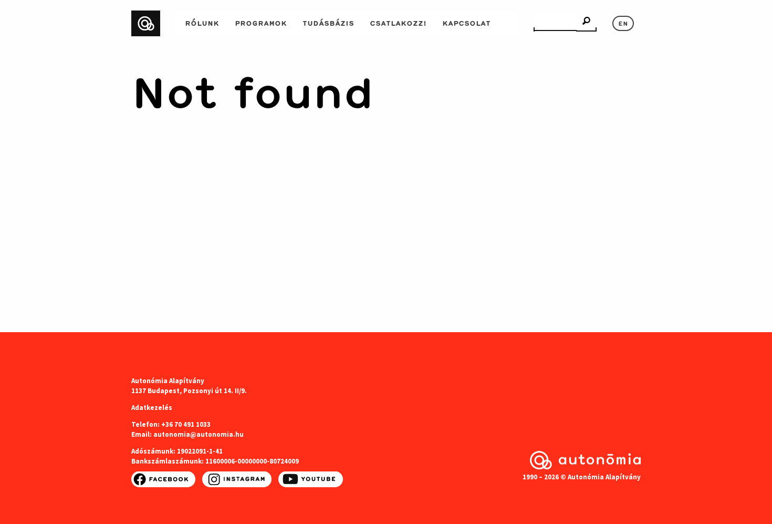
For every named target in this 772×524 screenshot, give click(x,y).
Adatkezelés (151, 407)
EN (623, 22)
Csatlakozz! (398, 22)
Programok (261, 22)
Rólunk (202, 22)
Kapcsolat (466, 22)
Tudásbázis (328, 22)
